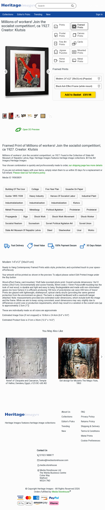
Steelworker (64, 230)
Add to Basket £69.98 (78, 94)
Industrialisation (37, 203)
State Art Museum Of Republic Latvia (23, 230)
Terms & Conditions (90, 431)
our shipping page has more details (85, 165)
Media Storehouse (60, 491)
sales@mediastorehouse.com (54, 460)
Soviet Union (85, 223)
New (48, 14)
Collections (7, 14)
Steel (49, 230)
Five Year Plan (52, 189)
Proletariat (92, 209)
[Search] (72, 5)
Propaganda (11, 216)
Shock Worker (87, 216)
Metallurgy (35, 209)
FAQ (83, 412)
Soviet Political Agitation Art (59, 223)
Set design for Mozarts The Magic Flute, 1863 (78, 382)
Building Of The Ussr (15, 189)
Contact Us (42, 450)
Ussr (79, 230)
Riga (25, 216)
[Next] (49, 71)
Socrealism (34, 223)
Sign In (99, 14)
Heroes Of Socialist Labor (62, 196)
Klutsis (76, 203)
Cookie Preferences (90, 440)
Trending (38, 14)
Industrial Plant (89, 196)
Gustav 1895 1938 (14, 196)
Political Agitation (54, 209)
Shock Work (40, 216)
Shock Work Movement (63, 216)
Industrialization (59, 203)
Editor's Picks (23, 14)
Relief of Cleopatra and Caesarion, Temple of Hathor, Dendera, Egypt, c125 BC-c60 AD (26, 382)
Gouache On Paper (74, 189)
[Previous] (4, 71)
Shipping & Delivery (90, 426)
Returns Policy (88, 421)
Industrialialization (14, 203)
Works (91, 230)
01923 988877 (47, 455)
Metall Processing (14, 209)
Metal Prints (87, 436)
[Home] (18, 9)
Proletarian (75, 209)
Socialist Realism (13, 223)
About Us (66, 412)
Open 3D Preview (31, 129)
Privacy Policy (88, 416)
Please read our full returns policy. (29, 172)
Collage (35, 189)
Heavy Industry (36, 196)
